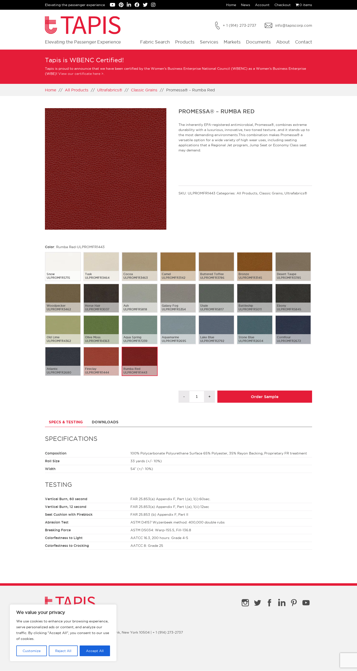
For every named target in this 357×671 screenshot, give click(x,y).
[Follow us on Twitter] (147, 5)
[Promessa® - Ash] (139, 302)
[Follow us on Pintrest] (123, 5)
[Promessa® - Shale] (216, 302)
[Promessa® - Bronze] (254, 270)
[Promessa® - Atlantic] (62, 365)
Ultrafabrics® (109, 90)
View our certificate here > (80, 74)
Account (262, 5)
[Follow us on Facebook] (139, 5)
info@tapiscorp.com (293, 25)
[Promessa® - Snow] (62, 270)
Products (185, 42)
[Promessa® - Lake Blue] (216, 333)
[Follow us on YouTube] (114, 5)
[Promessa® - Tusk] (101, 270)
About (283, 42)
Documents (258, 42)
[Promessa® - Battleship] (254, 302)
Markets (232, 42)
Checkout (282, 5)
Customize (32, 651)
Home (231, 5)
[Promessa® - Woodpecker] (62, 302)
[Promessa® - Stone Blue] (254, 333)
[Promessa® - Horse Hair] (101, 302)
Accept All (95, 651)
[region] (63, 632)
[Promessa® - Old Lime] (62, 333)
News (245, 5)
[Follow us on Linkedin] (131, 5)
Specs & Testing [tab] (66, 422)
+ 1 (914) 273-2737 (239, 25)
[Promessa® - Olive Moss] (101, 333)
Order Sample (265, 396)
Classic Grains (144, 90)
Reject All (63, 651)
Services (209, 42)
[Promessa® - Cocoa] (139, 270)
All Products (76, 90)
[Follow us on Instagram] (154, 5)
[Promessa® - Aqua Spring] (139, 333)
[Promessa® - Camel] (178, 270)
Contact (303, 42)
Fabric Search (155, 42)
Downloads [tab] (105, 422)
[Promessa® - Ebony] (293, 302)
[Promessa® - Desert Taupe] (293, 270)
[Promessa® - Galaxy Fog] (178, 302)
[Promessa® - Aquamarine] (178, 333)
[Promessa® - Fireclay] (101, 365)
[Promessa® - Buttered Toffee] (216, 270)
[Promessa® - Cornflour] (293, 333)
